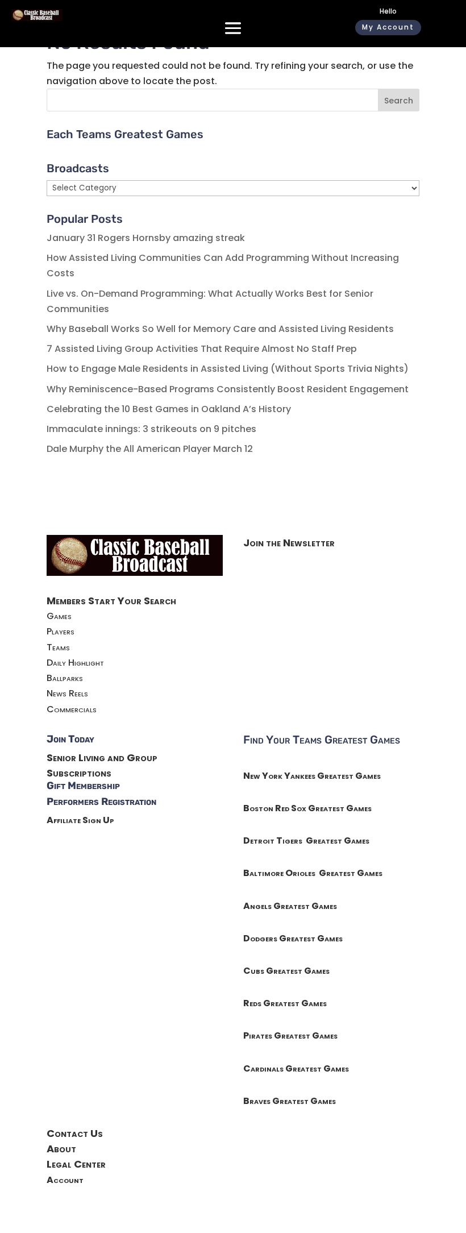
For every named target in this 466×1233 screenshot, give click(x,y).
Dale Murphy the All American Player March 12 (150, 448)
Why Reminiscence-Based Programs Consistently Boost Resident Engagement (228, 389)
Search (398, 100)
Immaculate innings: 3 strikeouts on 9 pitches (151, 428)
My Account (388, 27)
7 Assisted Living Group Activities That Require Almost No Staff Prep (202, 348)
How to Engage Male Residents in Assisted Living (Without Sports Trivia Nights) (228, 368)
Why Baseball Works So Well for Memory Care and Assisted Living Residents (220, 328)
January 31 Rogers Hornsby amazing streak (146, 237)
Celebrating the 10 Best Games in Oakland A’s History (169, 409)
